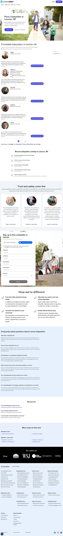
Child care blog (4, 477)
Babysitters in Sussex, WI (7, 439)
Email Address (6, 261)
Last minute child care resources (8, 483)
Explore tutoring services (22, 495)
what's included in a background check (14, 360)
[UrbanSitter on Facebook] (54, 532)
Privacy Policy (12, 247)
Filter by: (55, 51)
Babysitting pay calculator (6, 481)
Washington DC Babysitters (23, 485)
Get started (8, 29)
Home (2, 4)
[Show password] (31, 275)
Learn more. (29, 49)
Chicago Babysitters (21, 486)
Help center (3, 517)
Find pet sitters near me (22, 505)
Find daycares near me (53, 473)
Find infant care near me (38, 497)
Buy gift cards (4, 519)
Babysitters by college (37, 433)
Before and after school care (7, 485)
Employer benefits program (17, 524)
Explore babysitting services (8, 433)
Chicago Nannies (36, 486)
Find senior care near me (38, 505)
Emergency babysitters (7, 495)
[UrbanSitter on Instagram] (57, 532)
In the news (15, 521)
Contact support (4, 515)
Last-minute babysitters (7, 497)
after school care (21, 377)
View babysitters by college (32, 144)
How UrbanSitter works (6, 471)
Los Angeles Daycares (53, 477)
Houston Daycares (52, 479)
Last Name (5, 256)
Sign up (59, 1)
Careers (15, 519)
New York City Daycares (53, 475)
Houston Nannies (36, 481)
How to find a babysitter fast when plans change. (11, 412)
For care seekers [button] (5, 466)
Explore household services (54, 503)
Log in (53, 1)
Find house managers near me (54, 505)
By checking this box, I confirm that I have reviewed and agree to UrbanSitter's (16, 246)
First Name (5, 250)
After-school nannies (5, 486)
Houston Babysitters (21, 481)
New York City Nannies (38, 477)
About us (15, 515)
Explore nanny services (38, 473)
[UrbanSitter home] (7, 1)
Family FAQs (3, 473)
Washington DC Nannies (38, 485)
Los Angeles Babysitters (22, 479)
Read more (3, 66)
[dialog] (2, 534)
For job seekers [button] (16, 466)
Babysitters (7, 4)
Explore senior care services (39, 503)
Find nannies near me (37, 475)
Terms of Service (19, 247)
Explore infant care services (39, 495)
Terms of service (16, 532)
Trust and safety (16, 517)
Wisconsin (13, 4)
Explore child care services (54, 495)
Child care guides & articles (7, 475)
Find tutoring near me (22, 497)
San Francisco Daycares (53, 481)
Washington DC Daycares (53, 483)
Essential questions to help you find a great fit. (11, 417)
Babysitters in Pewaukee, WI (8, 441)
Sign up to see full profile (37, 65)
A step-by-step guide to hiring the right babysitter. (11, 407)
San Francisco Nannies (38, 483)
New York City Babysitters (22, 477)
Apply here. (23, 29)
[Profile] (5, 56)
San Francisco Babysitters (22, 483)
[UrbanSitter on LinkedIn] (60, 532)
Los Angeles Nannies (37, 479)
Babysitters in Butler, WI (38, 439)
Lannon (18, 4)
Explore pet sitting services (23, 503)
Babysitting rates (4, 479)
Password (5, 273)
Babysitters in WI (36, 441)
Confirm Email (6, 267)
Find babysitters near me (22, 475)
